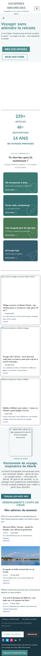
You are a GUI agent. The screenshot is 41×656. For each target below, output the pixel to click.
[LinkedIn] (15, 640)
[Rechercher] (3, 18)
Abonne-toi (32, 634)
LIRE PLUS (6, 541)
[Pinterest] (19, 640)
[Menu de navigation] (36, 8)
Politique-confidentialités (10, 619)
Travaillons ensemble (29, 619)
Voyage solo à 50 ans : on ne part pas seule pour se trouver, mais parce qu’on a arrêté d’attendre (20, 359)
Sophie (5, 533)
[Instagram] (11, 640)
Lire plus (5, 321)
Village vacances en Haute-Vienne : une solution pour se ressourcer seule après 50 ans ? (20, 307)
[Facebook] (3, 640)
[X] (7, 640)
